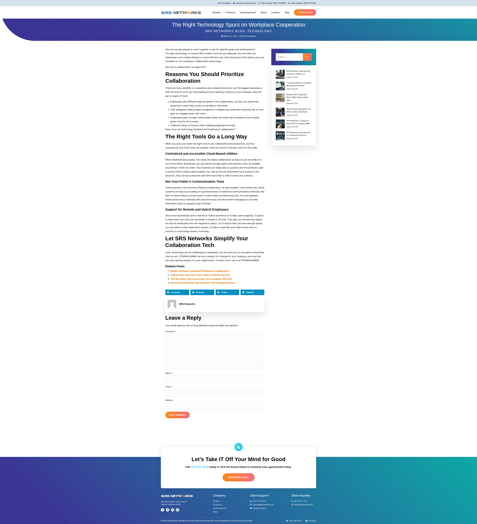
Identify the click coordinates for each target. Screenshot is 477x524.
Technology (259, 31)
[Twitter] (167, 509)
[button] (177, 292)
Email (168, 386)
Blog (287, 12)
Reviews (216, 12)
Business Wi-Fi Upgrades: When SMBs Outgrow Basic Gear (297, 97)
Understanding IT (248, 12)
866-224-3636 (199, 466)
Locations (275, 12)
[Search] (307, 57)
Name (168, 373)
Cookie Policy (247, 521)
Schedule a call (305, 12)
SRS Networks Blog (225, 31)
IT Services (230, 12)
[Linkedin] (172, 509)
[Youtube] (177, 509)
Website (169, 400)
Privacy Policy (235, 521)
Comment (170, 331)
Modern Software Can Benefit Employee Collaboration (199, 271)
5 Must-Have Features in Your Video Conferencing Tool (200, 275)
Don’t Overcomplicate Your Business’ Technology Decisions (202, 282)
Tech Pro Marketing (221, 521)
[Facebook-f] (162, 509)
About (264, 12)
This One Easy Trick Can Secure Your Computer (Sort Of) (201, 279)
